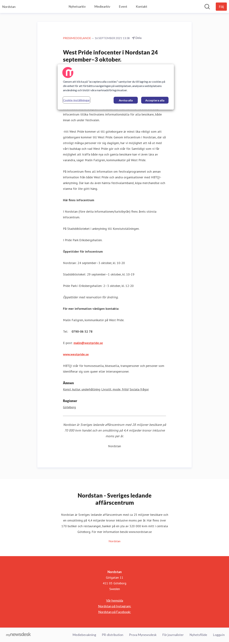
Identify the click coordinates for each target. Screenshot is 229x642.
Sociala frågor (139, 389)
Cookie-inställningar (76, 100)
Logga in (219, 635)
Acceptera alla (154, 100)
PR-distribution (112, 635)
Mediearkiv (102, 6)
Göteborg (69, 407)
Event (123, 6)
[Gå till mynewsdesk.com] (18, 635)
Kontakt (141, 6)
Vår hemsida (114, 600)
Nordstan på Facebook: (114, 612)
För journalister (173, 635)
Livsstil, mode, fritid (115, 389)
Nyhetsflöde (198, 635)
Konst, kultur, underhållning (81, 389)
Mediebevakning (84, 635)
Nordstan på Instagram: (114, 606)
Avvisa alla (126, 100)
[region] (116, 87)
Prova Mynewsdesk (143, 635)
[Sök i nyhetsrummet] (207, 6)
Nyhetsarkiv (77, 6)
